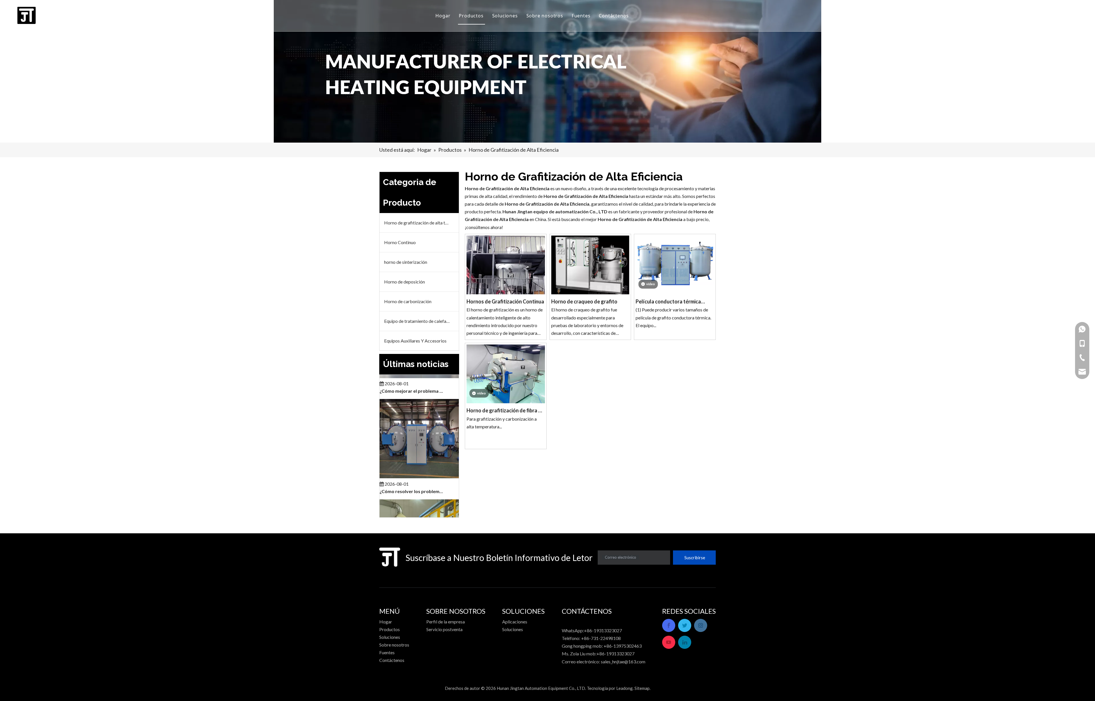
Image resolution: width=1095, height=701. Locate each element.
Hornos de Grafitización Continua (505, 301)
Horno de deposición (404, 281)
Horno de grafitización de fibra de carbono (505, 411)
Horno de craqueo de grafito (584, 301)
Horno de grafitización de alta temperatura (421, 222)
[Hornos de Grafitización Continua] (506, 274)
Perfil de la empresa (445, 621)
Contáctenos (614, 16)
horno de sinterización (405, 262)
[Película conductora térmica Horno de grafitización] (675, 259)
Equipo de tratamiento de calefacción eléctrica (421, 321)
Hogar (442, 16)
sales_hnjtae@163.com (623, 661)
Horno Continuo (400, 242)
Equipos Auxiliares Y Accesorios (415, 340)
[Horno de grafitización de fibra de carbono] (506, 373)
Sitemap (642, 688)
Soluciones (505, 16)
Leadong (624, 688)
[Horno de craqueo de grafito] (590, 267)
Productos (471, 16)
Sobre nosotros (544, 16)
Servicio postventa (444, 629)
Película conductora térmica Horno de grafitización (668, 302)
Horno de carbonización (407, 301)
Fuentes (581, 16)
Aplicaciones (514, 621)
